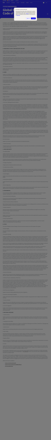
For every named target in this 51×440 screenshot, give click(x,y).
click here (27, 13)
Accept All (33, 18)
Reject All (28, 18)
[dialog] (25, 14)
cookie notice (18, 15)
